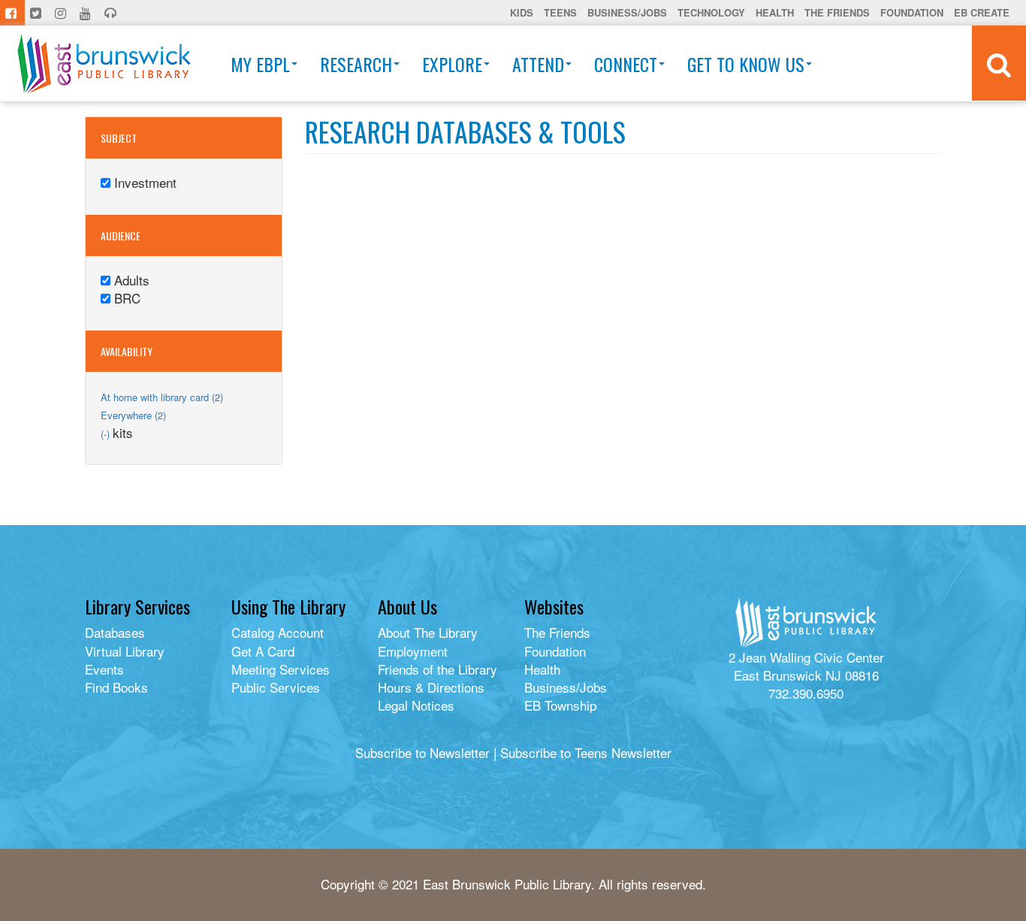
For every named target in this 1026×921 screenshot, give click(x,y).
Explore (452, 63)
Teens (560, 12)
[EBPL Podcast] (112, 13)
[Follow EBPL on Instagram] (62, 13)
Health (775, 12)
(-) (107, 434)
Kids (521, 12)
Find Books (116, 687)
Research (356, 63)
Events (104, 669)
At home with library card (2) (162, 397)
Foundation (911, 12)
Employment (413, 651)
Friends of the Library (437, 669)
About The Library (428, 632)
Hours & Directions (431, 687)
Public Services (275, 687)
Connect (625, 63)
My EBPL (260, 63)
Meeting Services (280, 669)
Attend (538, 63)
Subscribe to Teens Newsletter (585, 752)
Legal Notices (416, 705)
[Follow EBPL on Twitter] (37, 13)
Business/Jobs (627, 12)
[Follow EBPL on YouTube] (86, 13)
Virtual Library (124, 651)
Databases (115, 632)
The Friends (837, 12)
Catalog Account (277, 632)
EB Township (560, 705)
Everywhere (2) (133, 415)
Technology (711, 12)
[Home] (104, 63)
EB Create (981, 12)
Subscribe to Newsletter (422, 752)
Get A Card (262, 651)
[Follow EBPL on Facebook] (12, 13)
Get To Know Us (745, 63)
